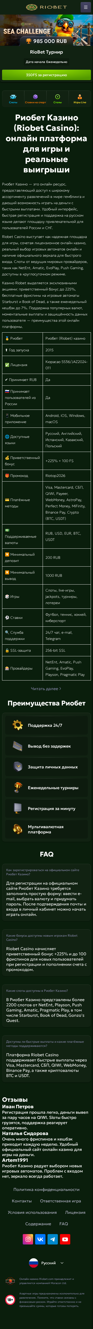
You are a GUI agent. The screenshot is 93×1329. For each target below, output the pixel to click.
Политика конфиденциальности (46, 1189)
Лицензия (75, 1212)
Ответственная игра (60, 1200)
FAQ (63, 1223)
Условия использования (32, 1212)
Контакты (22, 1200)
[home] (46, 7)
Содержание (38, 1223)
